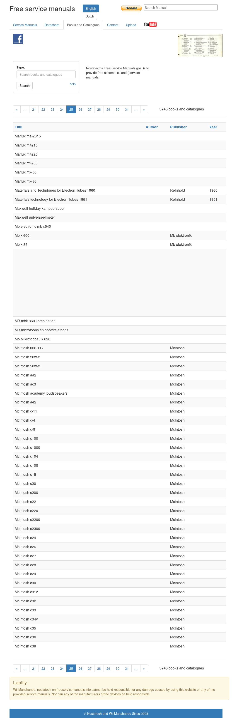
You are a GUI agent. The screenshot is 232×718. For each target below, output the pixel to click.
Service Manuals (25, 24)
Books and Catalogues (83, 24)
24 (62, 109)
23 (52, 109)
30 (117, 109)
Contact (112, 24)
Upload (131, 24)
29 (108, 109)
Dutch (90, 16)
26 (80, 109)
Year (213, 126)
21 (34, 109)
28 (99, 109)
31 (127, 109)
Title (18, 126)
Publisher (178, 126)
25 (71, 109)
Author (152, 126)
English (91, 8)
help (73, 84)
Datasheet (52, 24)
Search (24, 85)
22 (43, 109)
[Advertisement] (110, 45)
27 (90, 109)
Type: (21, 67)
